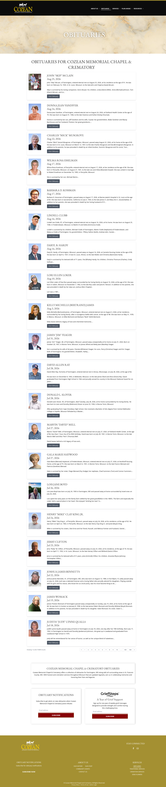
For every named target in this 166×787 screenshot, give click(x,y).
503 (125, 650)
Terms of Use (84, 785)
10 (117, 650)
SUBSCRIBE (56, 715)
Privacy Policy (75, 785)
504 (130, 650)
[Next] (134, 649)
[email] (137, 748)
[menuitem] (95, 8)
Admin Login (93, 785)
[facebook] (133, 748)
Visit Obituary (53, 96)
